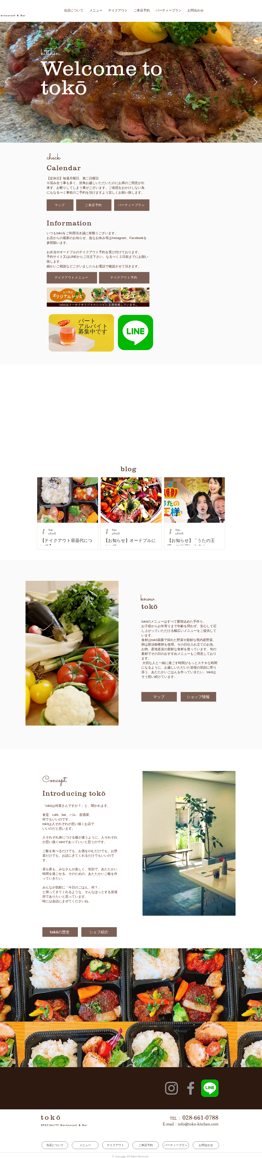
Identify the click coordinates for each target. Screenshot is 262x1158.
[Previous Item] (6, 82)
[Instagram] (171, 1073)
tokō (51, 1102)
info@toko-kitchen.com (198, 1109)
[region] (80, 333)
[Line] (209, 1073)
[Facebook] (190, 1073)
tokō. (123, 1141)
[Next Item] (255, 82)
